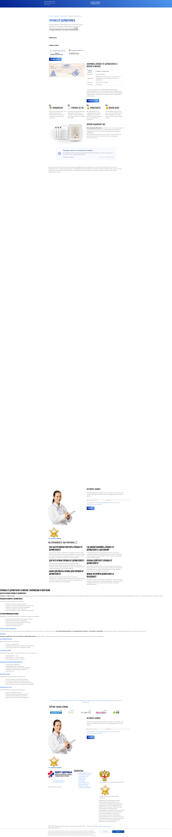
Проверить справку (68, 157)
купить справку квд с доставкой (82, 700)
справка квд (105, 700)
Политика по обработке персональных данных (99, 826)
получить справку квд (96, 700)
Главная (51, 16)
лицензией (111, 128)
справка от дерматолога (115, 700)
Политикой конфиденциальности (103, 502)
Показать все (86, 702)
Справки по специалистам (60, 16)
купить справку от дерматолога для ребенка (62, 700)
